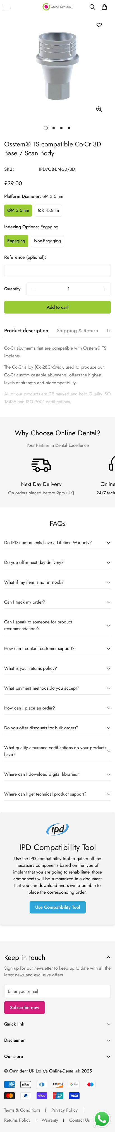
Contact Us (79, 1120)
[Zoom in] (99, 109)
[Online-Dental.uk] (57, 7)
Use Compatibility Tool (57, 907)
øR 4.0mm (48, 210)
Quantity (12, 289)
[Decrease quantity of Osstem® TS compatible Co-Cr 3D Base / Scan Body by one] (33, 289)
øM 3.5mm (18, 210)
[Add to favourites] (99, 25)
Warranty (50, 1120)
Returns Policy (17, 1120)
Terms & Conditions (22, 1110)
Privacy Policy (64, 1110)
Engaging (16, 241)
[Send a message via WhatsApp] (102, 1119)
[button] (104, 7)
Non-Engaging (47, 241)
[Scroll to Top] (105, 1102)
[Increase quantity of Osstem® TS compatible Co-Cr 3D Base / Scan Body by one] (104, 289)
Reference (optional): (25, 257)
